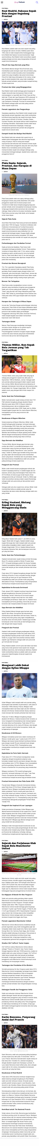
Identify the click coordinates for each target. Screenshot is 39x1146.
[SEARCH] (37, 2)
